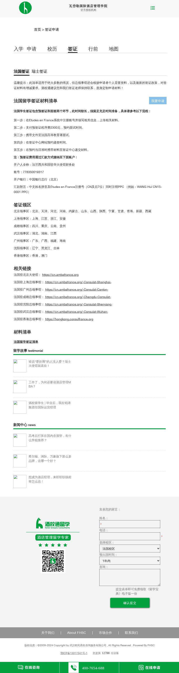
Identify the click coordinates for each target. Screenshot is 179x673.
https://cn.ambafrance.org (60, 274)
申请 (31, 49)
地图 (114, 49)
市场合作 (105, 633)
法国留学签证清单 (26, 341)
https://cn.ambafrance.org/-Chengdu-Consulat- (78, 297)
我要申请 (157, 101)
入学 (18, 49)
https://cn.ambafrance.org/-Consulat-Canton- (76, 289)
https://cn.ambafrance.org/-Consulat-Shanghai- (78, 282)
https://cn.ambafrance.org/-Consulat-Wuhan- (76, 311)
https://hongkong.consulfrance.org (69, 319)
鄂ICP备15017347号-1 (74, 653)
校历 (52, 49)
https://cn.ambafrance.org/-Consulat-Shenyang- (78, 304)
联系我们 (131, 633)
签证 (72, 49)
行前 (93, 49)
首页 (37, 29)
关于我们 (47, 633)
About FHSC (76, 633)
